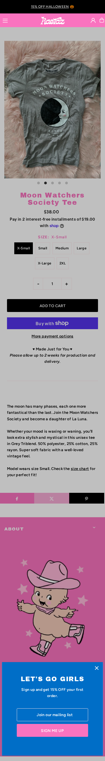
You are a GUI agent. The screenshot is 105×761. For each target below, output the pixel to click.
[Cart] (102, 20)
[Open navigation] (19, 19)
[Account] (93, 20)
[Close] (97, 668)
